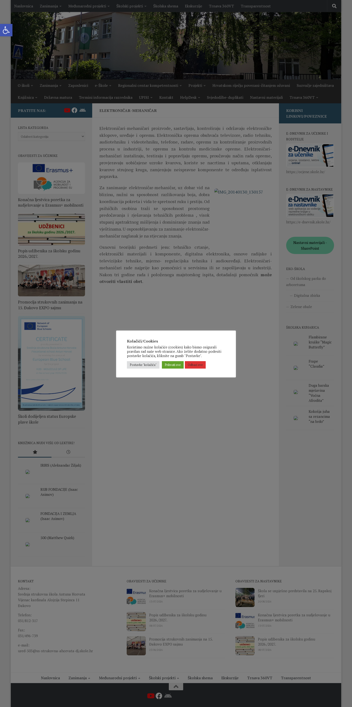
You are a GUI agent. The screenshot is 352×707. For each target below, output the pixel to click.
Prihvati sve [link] (173, 365)
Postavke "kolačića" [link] (143, 365)
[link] (6, 30)
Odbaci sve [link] (195, 365)
